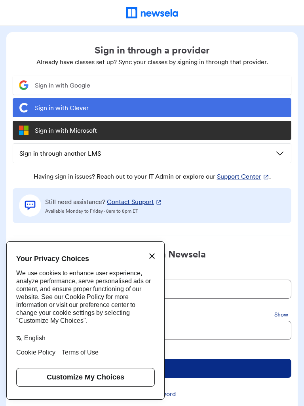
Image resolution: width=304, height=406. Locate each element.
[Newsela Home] (152, 12)
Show (281, 314)
